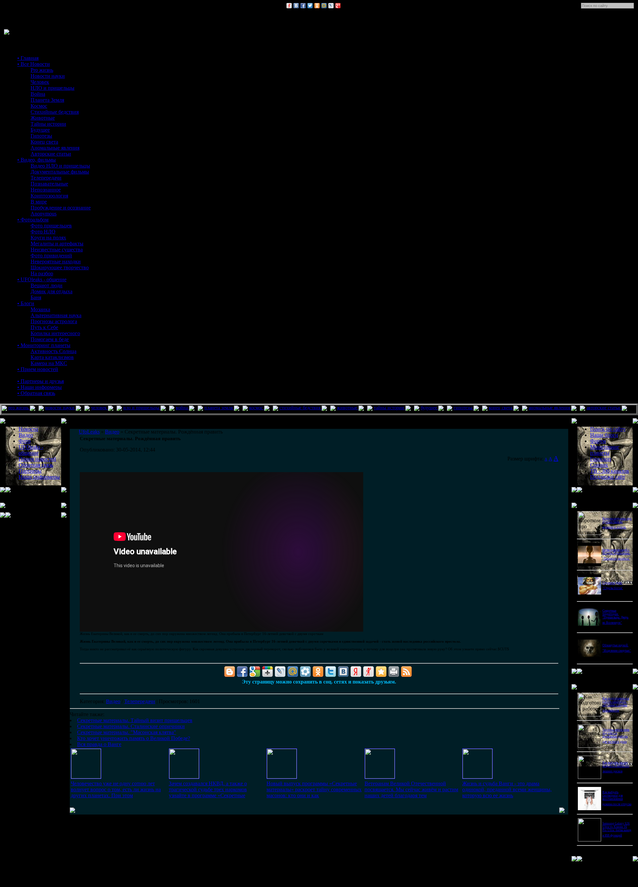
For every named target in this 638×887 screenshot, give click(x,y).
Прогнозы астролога (54, 321)
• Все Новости (33, 64)
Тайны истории (48, 124)
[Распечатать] (393, 671)
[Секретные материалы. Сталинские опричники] (184, 777)
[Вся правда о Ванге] (477, 777)
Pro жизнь (42, 70)
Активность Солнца (53, 351)
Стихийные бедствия (55, 112)
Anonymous (43, 213)
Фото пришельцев (51, 225)
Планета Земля (47, 100)
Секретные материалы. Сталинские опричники (131, 726)
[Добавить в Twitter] (310, 5)
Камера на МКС (49, 363)
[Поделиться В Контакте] (296, 5)
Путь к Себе (44, 327)
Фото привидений (51, 255)
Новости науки (48, 76)
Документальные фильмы (60, 172)
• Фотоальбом (33, 219)
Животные (43, 118)
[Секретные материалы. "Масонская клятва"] (281, 777)
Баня (36, 297)
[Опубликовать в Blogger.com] (229, 671)
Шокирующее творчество (60, 267)
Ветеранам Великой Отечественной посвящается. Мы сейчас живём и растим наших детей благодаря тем (411, 789)
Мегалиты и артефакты (57, 243)
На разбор (42, 273)
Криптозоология (49, 195)
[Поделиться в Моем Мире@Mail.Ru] (324, 5)
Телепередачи (46, 178)
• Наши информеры (39, 387)
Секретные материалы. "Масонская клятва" (126, 732)
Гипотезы (41, 136)
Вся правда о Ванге (99, 744)
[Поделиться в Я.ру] (289, 5)
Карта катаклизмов (52, 357)
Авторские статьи (51, 154)
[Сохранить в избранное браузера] (381, 671)
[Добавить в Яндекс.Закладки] (356, 671)
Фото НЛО (43, 231)
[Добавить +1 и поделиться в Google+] (267, 671)
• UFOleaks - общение (41, 279)
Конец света (44, 142)
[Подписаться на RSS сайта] (406, 671)
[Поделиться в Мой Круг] (305, 671)
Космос (39, 106)
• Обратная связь (36, 393)
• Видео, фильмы (36, 160)
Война (38, 94)
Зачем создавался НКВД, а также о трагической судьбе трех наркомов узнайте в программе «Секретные (208, 789)
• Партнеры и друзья (40, 381)
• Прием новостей (37, 369)
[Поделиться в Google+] (338, 5)
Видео (113, 701)
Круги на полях (48, 237)
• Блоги (25, 303)
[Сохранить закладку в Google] (255, 671)
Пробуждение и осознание (61, 207)
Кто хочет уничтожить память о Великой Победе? (133, 738)
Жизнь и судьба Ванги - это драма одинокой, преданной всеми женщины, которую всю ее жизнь (507, 789)
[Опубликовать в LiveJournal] (331, 5)
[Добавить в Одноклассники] (317, 5)
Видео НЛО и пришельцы (60, 166)
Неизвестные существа (57, 249)
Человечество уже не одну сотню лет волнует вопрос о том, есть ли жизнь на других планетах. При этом (116, 789)
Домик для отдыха (51, 291)
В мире (39, 201)
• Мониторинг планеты (43, 345)
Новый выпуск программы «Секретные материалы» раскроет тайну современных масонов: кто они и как (314, 789)
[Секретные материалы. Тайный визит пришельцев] (86, 777)
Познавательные (49, 184)
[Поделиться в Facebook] (303, 5)
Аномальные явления (55, 148)
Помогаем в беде (50, 339)
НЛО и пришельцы (52, 88)
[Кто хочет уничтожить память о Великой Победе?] (380, 777)
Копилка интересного (55, 333)
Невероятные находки (56, 261)
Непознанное (46, 189)
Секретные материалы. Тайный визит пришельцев (134, 720)
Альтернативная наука (56, 315)
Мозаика (40, 309)
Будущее (40, 130)
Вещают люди (46, 285)
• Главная (28, 58)
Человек (40, 82)
